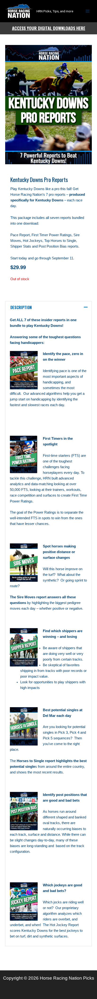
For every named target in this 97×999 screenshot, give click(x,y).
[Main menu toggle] (87, 11)
